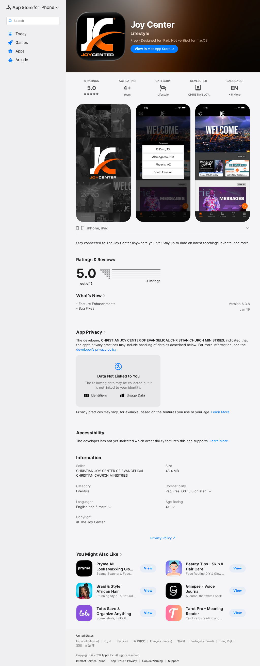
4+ (168, 507)
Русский (122, 641)
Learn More (220, 412)
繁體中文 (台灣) (85, 645)
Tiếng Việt (225, 641)
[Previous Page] (71, 88)
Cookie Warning (152, 661)
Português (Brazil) (202, 641)
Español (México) (87, 641)
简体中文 (139, 641)
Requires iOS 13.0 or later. (186, 491)
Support (173, 661)
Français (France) (161, 641)
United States (85, 635)
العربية (107, 641)
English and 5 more (91, 507)
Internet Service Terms (90, 661)
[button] (33, 34)
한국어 (181, 641)
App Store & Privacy (124, 661)
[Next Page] (254, 88)
